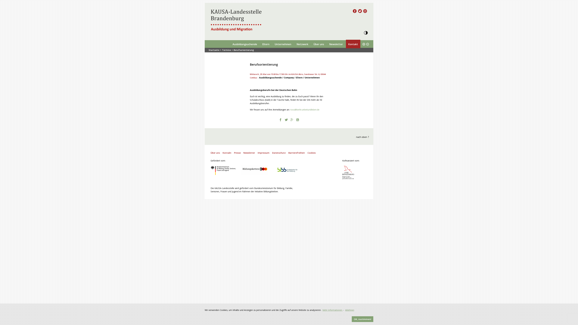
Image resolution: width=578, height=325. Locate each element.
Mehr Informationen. (332, 310)
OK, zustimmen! (362, 319)
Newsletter (336, 44)
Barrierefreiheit (296, 152)
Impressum (263, 152)
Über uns (319, 44)
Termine (226, 50)
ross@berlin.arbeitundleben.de (304, 109)
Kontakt (353, 44)
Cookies (312, 152)
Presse (237, 152)
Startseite (214, 50)
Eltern (265, 44)
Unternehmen (283, 44)
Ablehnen (349, 310)
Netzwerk (302, 44)
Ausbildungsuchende (245, 44)
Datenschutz (279, 152)
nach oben (362, 136)
